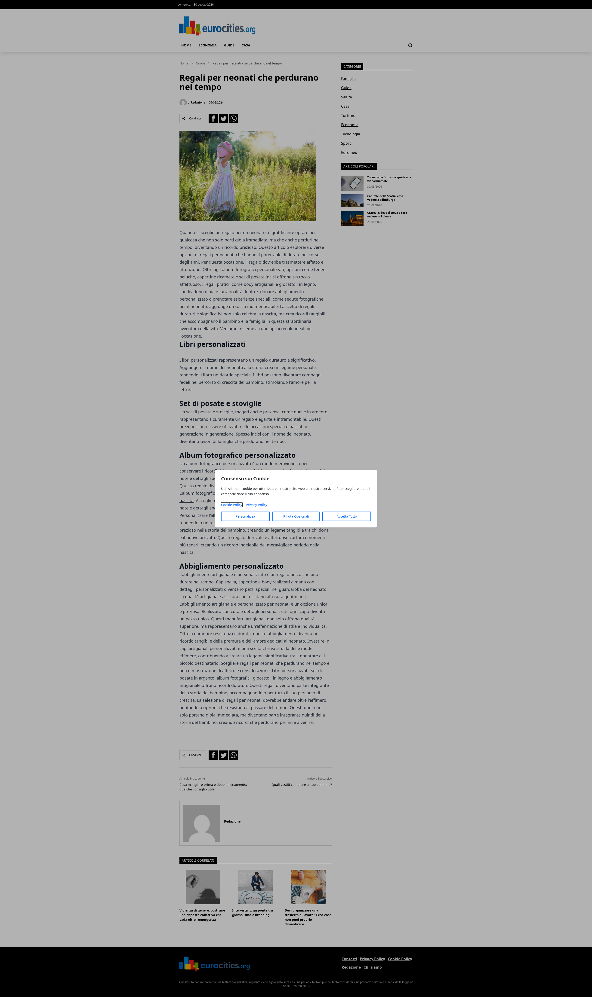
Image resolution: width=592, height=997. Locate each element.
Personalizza (245, 516)
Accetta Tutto (347, 516)
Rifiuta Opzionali (296, 516)
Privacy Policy (256, 505)
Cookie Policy (231, 505)
